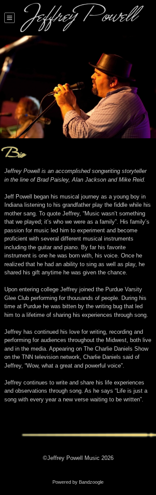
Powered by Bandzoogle (78, 482)
